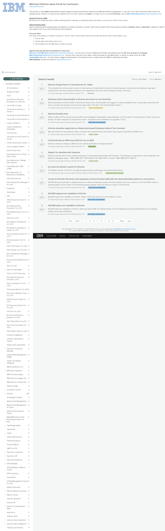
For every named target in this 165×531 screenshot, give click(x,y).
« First (70, 221)
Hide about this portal (36, 6)
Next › (122, 221)
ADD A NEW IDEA (17, 79)
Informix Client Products (79, 173)
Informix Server (75, 93)
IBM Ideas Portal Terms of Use (125, 229)
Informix (66, 93)
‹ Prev (77, 221)
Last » (130, 221)
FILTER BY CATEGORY (13, 84)
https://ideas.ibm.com (153, 14)
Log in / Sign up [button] (154, 72)
